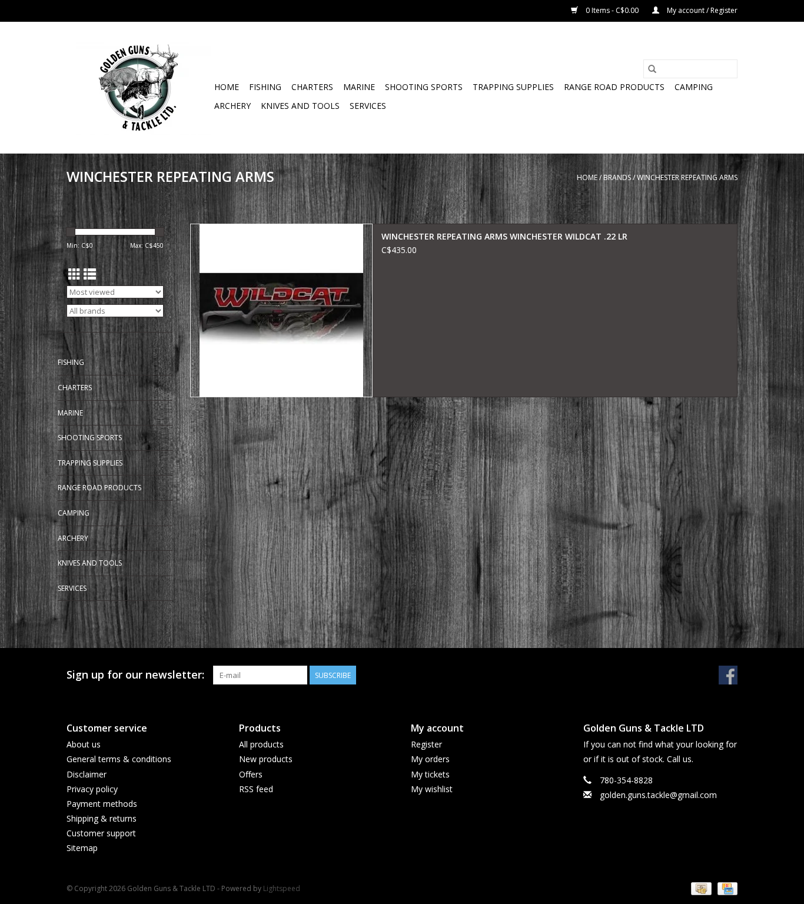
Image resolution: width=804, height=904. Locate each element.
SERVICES (368, 105)
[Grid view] (74, 274)
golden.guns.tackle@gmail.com (658, 794)
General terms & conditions (119, 759)
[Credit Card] (725, 888)
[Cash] (700, 888)
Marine (359, 86)
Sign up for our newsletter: (135, 675)
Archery (232, 105)
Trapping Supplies (513, 86)
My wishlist (432, 789)
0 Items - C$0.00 (612, 10)
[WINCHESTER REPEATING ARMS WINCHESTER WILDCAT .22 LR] (281, 310)
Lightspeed (281, 888)
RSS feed (256, 789)
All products (261, 744)
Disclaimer (87, 774)
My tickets (430, 774)
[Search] (652, 68)
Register (426, 744)
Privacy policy (92, 789)
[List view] (90, 274)
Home (226, 86)
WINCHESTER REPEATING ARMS (687, 177)
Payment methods (102, 803)
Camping (694, 86)
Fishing (265, 86)
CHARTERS (312, 86)
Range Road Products (614, 86)
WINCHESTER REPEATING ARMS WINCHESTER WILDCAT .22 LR (504, 236)
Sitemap (82, 847)
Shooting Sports (424, 86)
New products (266, 759)
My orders (430, 759)
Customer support (101, 833)
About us (84, 744)
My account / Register (701, 10)
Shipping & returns (102, 818)
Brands (617, 177)
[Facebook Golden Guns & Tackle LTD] (728, 675)
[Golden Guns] (139, 87)
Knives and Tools (300, 105)
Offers (251, 774)
